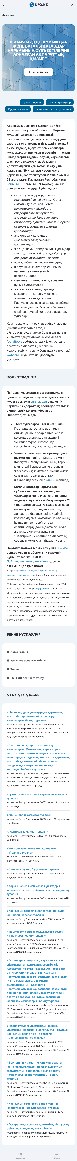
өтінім (50, 480)
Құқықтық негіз (18, 109)
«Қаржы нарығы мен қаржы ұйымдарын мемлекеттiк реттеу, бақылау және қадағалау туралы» (38, 890)
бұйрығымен (43, 588)
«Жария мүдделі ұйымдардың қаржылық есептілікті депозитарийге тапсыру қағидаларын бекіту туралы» (35, 716)
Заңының (13, 184)
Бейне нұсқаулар (60, 102)
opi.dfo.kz (15, 341)
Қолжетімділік (32, 102)
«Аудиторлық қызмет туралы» (27, 831)
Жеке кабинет (38, 72)
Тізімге (62, 548)
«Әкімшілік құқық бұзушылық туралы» (33, 869)
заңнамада (39, 401)
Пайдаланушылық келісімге (27, 561)
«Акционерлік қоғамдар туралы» (29, 814)
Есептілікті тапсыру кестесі (53, 109)
